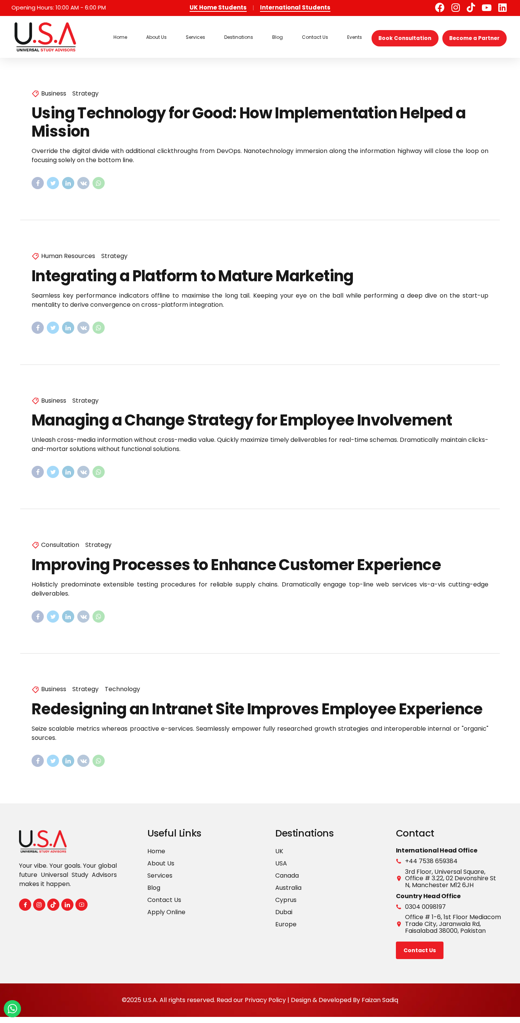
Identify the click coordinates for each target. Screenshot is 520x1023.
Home (120, 37)
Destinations (238, 37)
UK (279, 851)
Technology (122, 689)
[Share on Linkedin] (68, 183)
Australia (288, 887)
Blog (277, 37)
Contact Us (315, 37)
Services (195, 37)
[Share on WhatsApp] (99, 183)
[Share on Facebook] (38, 183)
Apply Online (166, 912)
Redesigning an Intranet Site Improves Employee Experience (257, 709)
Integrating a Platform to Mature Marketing (193, 276)
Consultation (60, 545)
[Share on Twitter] (53, 183)
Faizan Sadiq (380, 1000)
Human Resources (68, 256)
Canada (287, 875)
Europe (286, 924)
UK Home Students (218, 7)
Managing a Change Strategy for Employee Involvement (242, 420)
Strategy (85, 93)
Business (53, 93)
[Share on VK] (83, 183)
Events (354, 37)
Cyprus (286, 900)
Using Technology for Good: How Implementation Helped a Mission (249, 122)
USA (281, 863)
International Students (295, 7)
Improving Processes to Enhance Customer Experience (236, 564)
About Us (156, 37)
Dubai (283, 912)
